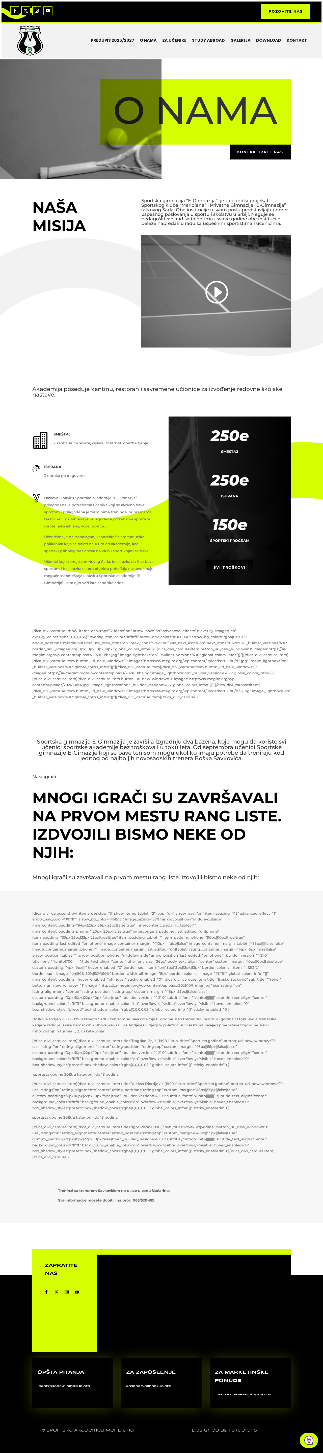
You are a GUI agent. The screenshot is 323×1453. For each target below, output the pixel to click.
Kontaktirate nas (260, 152)
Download (268, 40)
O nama (148, 40)
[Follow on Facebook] (14, 10)
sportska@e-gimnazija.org (64, 1386)
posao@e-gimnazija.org (148, 1386)
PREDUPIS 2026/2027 (112, 40)
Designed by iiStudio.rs (224, 1430)
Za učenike (174, 40)
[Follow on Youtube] (47, 10)
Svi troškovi (229, 567)
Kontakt (297, 40)
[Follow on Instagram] (36, 10)
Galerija (240, 40)
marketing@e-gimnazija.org (244, 1394)
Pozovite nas (286, 11)
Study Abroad (208, 40)
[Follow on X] (25, 10)
